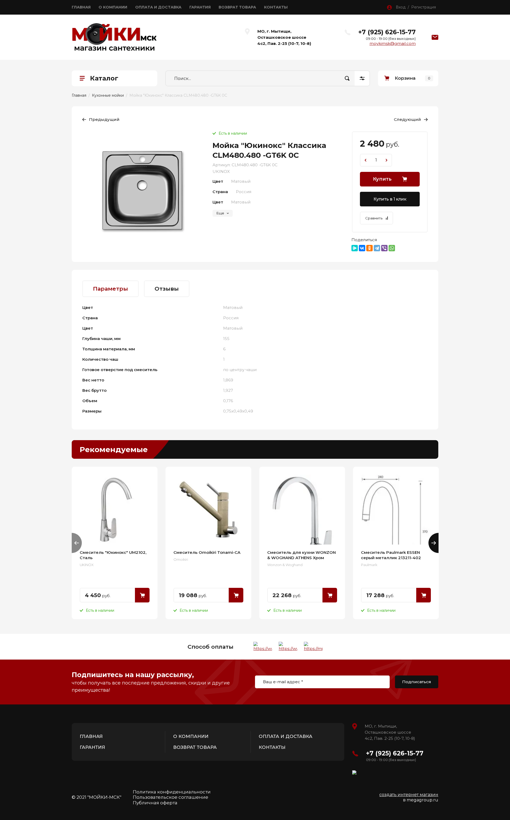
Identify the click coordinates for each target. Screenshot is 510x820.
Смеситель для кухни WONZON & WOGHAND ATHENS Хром (301, 555)
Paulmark (369, 565)
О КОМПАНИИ (113, 7)
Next (433, 543)
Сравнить (373, 218)
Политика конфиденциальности (172, 791)
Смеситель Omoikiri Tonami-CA (206, 552)
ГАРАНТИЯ (200, 7)
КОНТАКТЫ (276, 7)
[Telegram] (377, 248)
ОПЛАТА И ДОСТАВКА (158, 7)
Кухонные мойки (108, 95)
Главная (79, 95)
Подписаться (416, 681)
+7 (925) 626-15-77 (387, 32)
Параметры (110, 288)
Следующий (407, 119)
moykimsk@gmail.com (392, 43)
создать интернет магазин (408, 794)
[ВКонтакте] (362, 248)
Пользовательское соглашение (170, 797)
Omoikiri (180, 559)
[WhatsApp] (392, 248)
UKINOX (221, 171)
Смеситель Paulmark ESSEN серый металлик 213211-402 (391, 555)
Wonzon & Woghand (285, 565)
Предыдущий (104, 119)
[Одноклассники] (369, 248)
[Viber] (384, 248)
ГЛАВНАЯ (81, 7)
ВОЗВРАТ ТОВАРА (237, 7)
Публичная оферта (155, 802)
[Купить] (142, 595)
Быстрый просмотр (115, 510)
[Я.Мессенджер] (354, 248)
